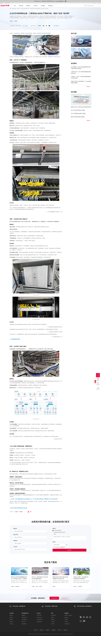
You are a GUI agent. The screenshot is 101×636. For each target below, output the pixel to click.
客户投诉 (23, 621)
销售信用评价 (24, 623)
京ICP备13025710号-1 (55, 633)
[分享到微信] (43, 25)
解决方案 (21, 5)
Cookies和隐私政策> (60, 1)
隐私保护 (41, 630)
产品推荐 (52, 621)
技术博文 (52, 623)
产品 (15, 5)
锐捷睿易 (1, 3)
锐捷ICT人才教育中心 (68, 615)
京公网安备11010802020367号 (66, 633)
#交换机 (11, 21)
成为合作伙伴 (39, 617)
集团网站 (65, 630)
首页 (10, 8)
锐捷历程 (11, 617)
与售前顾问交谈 (54, 598)
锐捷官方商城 (7, 3)
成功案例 (14, 8)
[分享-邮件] (49, 26)
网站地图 (53, 630)
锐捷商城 (23, 615)
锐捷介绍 (11, 615)
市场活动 (11, 623)
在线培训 (52, 619)
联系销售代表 (24, 617)
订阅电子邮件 (67, 623)
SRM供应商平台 (40, 619)
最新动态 (11, 619)
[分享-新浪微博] (46, 26)
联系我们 (66, 619)
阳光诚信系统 (39, 621)
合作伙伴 (35, 5)
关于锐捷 (43, 5)
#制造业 (15, 21)
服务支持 (28, 5)
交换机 (18, 8)
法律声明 (35, 630)
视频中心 (52, 617)
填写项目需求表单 (65, 598)
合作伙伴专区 (39, 615)
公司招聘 (66, 621)
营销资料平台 (53, 615)
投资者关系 (50, 5)
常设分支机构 (24, 619)
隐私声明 (63, 547)
